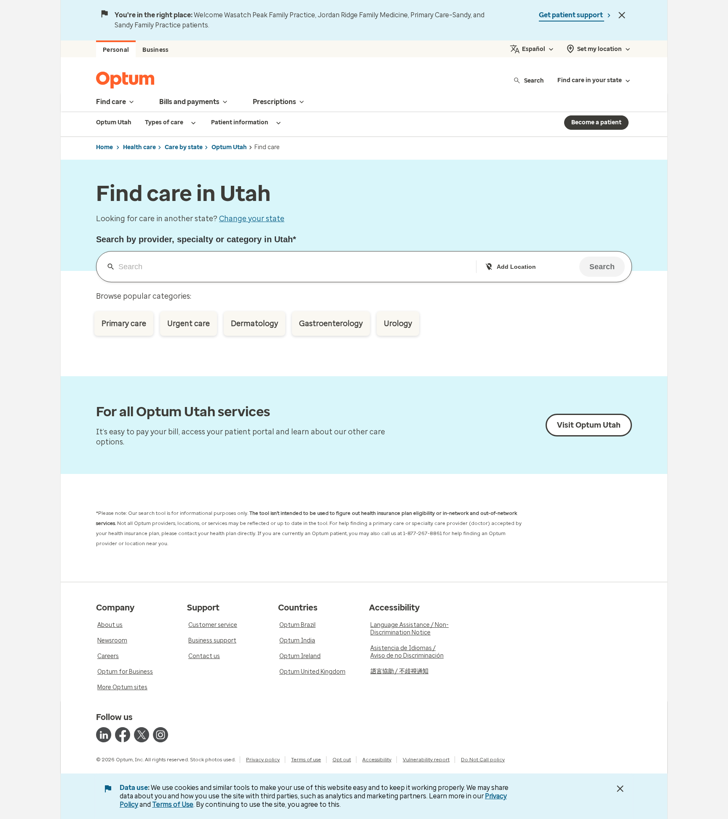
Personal (116, 50)
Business (155, 50)
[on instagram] (160, 734)
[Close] (622, 15)
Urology (398, 323)
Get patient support (571, 15)
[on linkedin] (103, 734)
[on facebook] (122, 734)
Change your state (251, 218)
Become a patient (596, 122)
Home (104, 147)
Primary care (124, 323)
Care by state (184, 147)
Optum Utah (229, 147)
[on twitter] (141, 734)
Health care (139, 147)
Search (534, 80)
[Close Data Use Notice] (620, 789)
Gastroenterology (331, 323)
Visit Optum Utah (589, 425)
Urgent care (188, 323)
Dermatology (254, 323)
